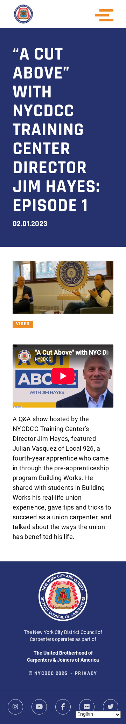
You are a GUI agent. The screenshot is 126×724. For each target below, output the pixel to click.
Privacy (86, 673)
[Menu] (106, 15)
